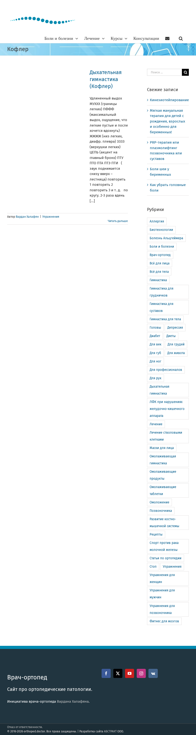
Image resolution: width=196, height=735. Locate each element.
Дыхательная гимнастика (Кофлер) (106, 79)
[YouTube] (129, 673)
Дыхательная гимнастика (159, 390)
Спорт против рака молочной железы (164, 546)
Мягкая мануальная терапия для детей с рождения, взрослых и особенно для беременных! (167, 121)
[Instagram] (141, 673)
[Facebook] (106, 673)
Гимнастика (158, 280)
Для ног (155, 361)
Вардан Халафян (27, 216)
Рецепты (156, 534)
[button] (181, 38)
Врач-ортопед (160, 255)
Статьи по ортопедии (165, 558)
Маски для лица (162, 448)
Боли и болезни (162, 247)
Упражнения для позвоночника (162, 609)
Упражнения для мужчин (162, 593)
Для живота (176, 353)
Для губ (155, 353)
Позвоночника (161, 511)
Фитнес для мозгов (164, 621)
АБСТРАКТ (110, 731)
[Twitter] (117, 673)
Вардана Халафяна (73, 701)
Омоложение (159, 502)
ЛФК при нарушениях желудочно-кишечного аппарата (167, 409)
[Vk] (153, 673)
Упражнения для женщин (162, 578)
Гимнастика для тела (165, 319)
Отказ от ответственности (24, 727)
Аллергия (157, 221)
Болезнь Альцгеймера (166, 238)
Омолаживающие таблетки (163, 490)
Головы (155, 328)
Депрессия (175, 328)
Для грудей (176, 344)
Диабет (155, 336)
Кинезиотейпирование (169, 100)
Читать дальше (118, 221)
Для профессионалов (166, 370)
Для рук (155, 378)
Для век (155, 344)
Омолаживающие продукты (163, 475)
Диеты (171, 336)
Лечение (156, 424)
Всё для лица (159, 263)
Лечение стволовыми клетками (166, 436)
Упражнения (50, 216)
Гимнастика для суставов (161, 307)
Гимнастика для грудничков (161, 292)
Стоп (153, 567)
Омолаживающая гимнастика (163, 459)
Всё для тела (159, 272)
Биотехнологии (161, 230)
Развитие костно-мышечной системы (164, 522)
